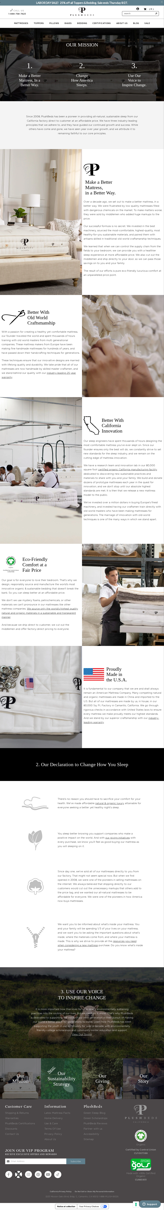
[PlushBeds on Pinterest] (38, 1174)
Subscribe (76, 1161)
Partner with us (93, 1129)
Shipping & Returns (17, 1113)
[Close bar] (162, 2)
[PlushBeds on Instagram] (28, 1174)
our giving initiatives (117, 838)
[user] (137, 10)
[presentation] (82, 12)
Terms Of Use (52, 1129)
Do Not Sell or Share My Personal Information (94, 1191)
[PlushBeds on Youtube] (48, 1174)
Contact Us (12, 1134)
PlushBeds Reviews (95, 1123)
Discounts (11, 1129)
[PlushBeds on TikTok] (57, 1174)
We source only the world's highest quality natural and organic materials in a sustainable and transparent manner (40, 613)
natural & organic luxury (109, 803)
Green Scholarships (95, 1118)
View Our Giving (82, 1034)
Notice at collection (66, 1206)
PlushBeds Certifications (20, 1123)
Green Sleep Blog (94, 1113)
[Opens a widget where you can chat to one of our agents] (150, 1204)
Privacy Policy (53, 1134)
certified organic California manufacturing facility (127, 469)
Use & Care (51, 1123)
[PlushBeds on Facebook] (8, 1174)
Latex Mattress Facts (57, 1113)
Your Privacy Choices (89, 1206)
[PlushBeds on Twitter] (18, 1174)
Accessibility (91, 1134)
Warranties (11, 1118)
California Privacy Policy (60, 1191)
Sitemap (89, 1139)
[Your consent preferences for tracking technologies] (136, 1204)
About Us (50, 1139)
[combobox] (140, 13)
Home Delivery (53, 1118)
